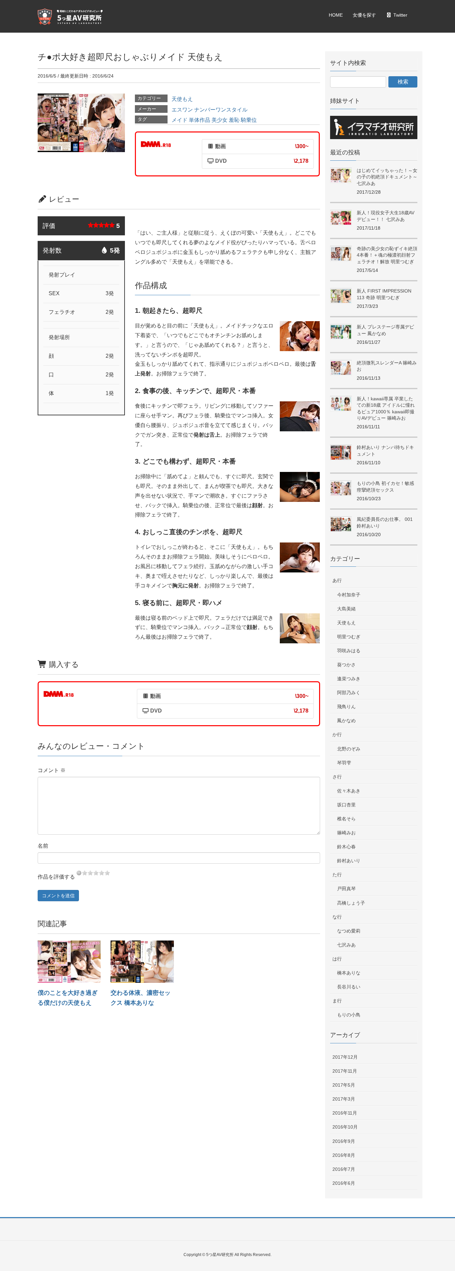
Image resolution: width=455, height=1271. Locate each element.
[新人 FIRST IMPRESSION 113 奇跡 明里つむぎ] (341, 296)
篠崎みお (346, 832)
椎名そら (346, 818)
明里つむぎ (348, 636)
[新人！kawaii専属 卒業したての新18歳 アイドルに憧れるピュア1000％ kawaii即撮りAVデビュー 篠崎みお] (341, 403)
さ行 (337, 776)
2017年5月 (343, 1085)
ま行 (337, 1000)
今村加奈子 (348, 594)
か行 (337, 734)
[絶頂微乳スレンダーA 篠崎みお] (341, 367)
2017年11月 (344, 1071)
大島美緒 (346, 608)
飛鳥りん (346, 706)
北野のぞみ (348, 748)
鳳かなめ (346, 720)
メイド (180, 120)
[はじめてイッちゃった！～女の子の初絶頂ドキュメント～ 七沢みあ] (341, 175)
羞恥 (234, 120)
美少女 (220, 120)
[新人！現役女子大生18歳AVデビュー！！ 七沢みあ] (341, 217)
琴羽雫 (344, 762)
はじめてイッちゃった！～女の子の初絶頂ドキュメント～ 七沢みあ (387, 177)
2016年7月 (343, 1169)
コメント (52, 770)
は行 (337, 958)
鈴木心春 (346, 846)
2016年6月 (343, 1183)
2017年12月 (345, 1057)
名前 (43, 846)
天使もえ (182, 99)
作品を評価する (56, 877)
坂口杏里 (346, 804)
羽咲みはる (348, 650)
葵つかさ (346, 664)
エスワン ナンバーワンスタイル (209, 109)
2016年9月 (343, 1141)
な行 (337, 917)
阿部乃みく (348, 692)
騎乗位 (249, 120)
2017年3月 (343, 1099)
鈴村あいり (348, 860)
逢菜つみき (348, 678)
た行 (337, 874)
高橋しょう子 (351, 903)
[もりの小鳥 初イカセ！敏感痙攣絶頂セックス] (341, 488)
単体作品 (199, 120)
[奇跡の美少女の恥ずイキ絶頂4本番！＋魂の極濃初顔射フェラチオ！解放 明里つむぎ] (341, 253)
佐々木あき (348, 790)
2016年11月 (344, 1113)
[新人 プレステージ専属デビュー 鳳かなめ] (341, 331)
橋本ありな (348, 972)
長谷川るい (348, 986)
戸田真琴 (346, 888)
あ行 (337, 580)
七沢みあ (346, 945)
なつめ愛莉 (348, 931)
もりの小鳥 (348, 1014)
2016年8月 (343, 1155)
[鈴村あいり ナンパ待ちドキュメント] (341, 452)
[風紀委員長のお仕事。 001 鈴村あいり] (341, 524)
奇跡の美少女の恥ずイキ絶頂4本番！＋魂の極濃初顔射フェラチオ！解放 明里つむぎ (387, 255)
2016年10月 (345, 1127)
